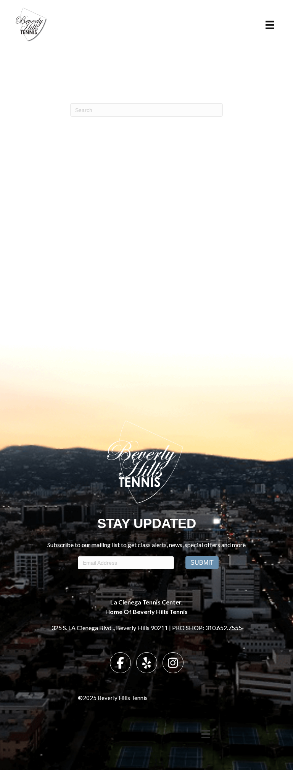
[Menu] (269, 25)
